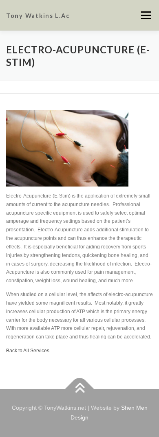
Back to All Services (27, 351)
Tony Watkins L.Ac (37, 15)
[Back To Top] (79, 389)
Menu (145, 15)
